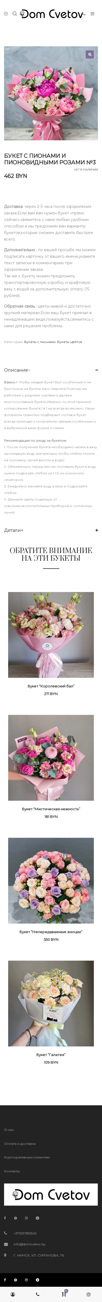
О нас (9, 1130)
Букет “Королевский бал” (51, 686)
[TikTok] (15, 1218)
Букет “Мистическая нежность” (51, 809)
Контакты (12, 1171)
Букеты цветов (69, 342)
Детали (12, 530)
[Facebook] (5, 1218)
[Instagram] (26, 1218)
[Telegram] (37, 1218)
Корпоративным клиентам (27, 1157)
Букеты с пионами (39, 342)
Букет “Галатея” (51, 1054)
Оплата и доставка (20, 1144)
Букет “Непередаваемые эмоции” (51, 932)
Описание (16, 370)
